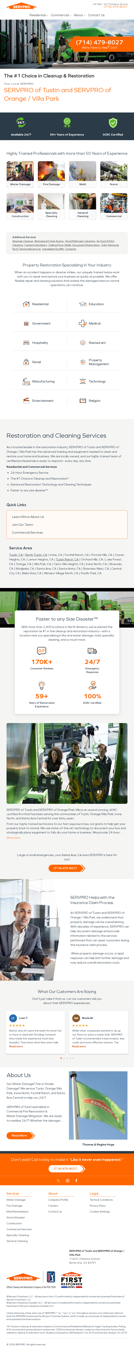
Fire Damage (14, 1205)
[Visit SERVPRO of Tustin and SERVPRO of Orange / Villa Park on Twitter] (58, 1180)
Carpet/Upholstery (35, 245)
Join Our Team (22, 525)
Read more (16, 1046)
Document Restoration (86, 245)
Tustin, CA (16, 555)
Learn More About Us (28, 517)
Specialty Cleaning (18, 1235)
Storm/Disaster (16, 1217)
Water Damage (16, 1199)
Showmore (13, 837)
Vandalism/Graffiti (53, 249)
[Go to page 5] (73, 1058)
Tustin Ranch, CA (67, 559)
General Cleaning (17, 1241)
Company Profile (58, 1199)
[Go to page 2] (64, 1058)
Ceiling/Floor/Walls (59, 245)
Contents (70, 249)
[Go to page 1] (61, 1058)
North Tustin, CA (36, 555)
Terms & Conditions (101, 1199)
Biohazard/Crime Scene (49, 241)
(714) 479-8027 (115, 7)
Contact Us (96, 15)
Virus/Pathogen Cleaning (80, 241)
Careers (53, 1205)
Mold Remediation (18, 1211)
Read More (19, 1135)
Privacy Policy (98, 1205)
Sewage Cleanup (22, 241)
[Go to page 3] (67, 1058)
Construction (14, 1223)
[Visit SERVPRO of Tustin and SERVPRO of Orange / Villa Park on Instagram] (67, 1180)
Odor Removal (110, 245)
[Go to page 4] (70, 1058)
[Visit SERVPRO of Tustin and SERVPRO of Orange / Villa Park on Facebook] (76, 1180)
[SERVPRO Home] (22, 5)
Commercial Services (27, 532)
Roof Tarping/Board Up (26, 249)
